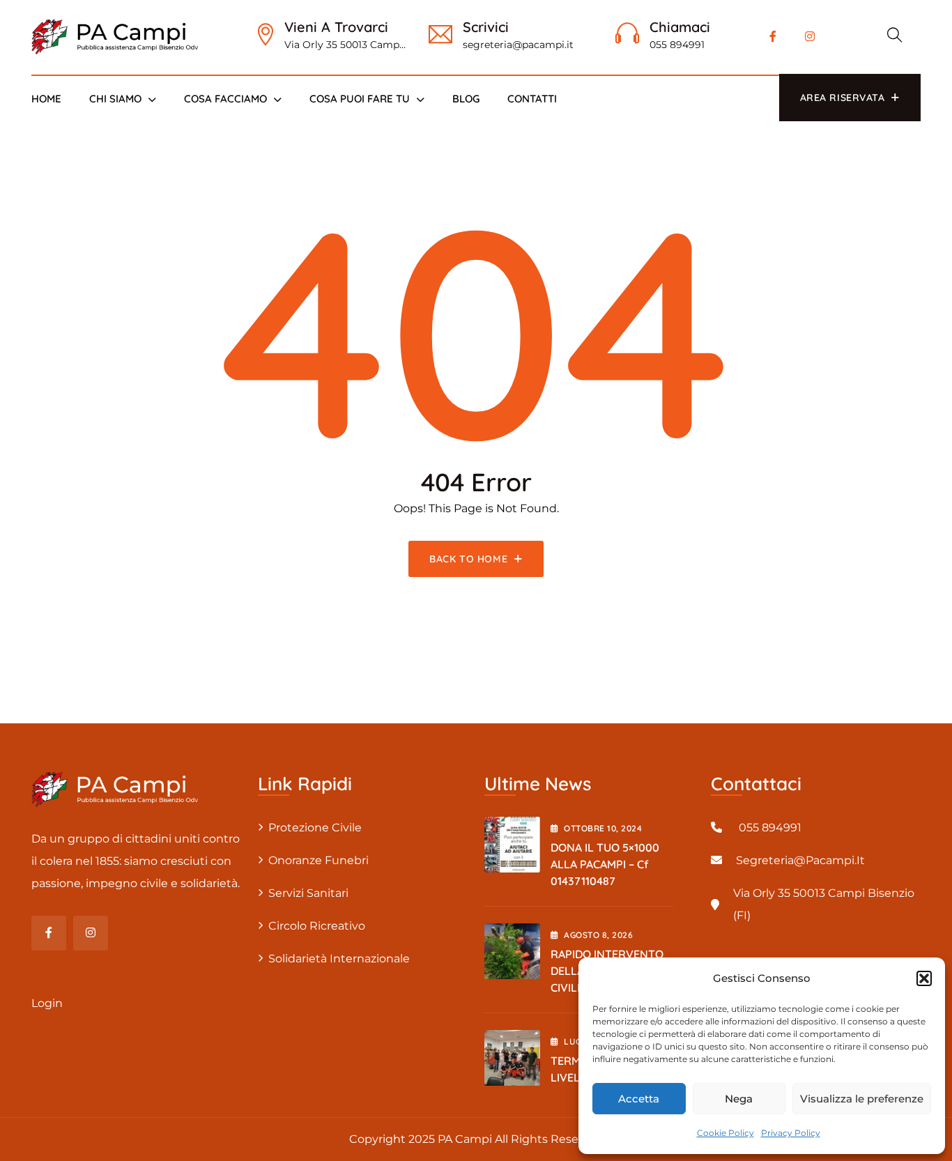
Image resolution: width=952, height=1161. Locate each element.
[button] (924, 978)
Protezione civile (315, 827)
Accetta (638, 1098)
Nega (739, 1098)
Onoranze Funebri (318, 860)
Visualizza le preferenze (861, 1098)
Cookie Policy (725, 1133)
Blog (465, 98)
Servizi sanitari (308, 893)
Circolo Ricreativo (316, 925)
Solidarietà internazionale (339, 958)
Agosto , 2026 (598, 935)
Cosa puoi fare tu (359, 98)
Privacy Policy (790, 1133)
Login (47, 1003)
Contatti (532, 98)
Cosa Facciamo (225, 98)
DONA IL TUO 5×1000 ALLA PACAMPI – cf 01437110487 (605, 864)
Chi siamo (115, 98)
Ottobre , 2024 (603, 828)
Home (46, 98)
